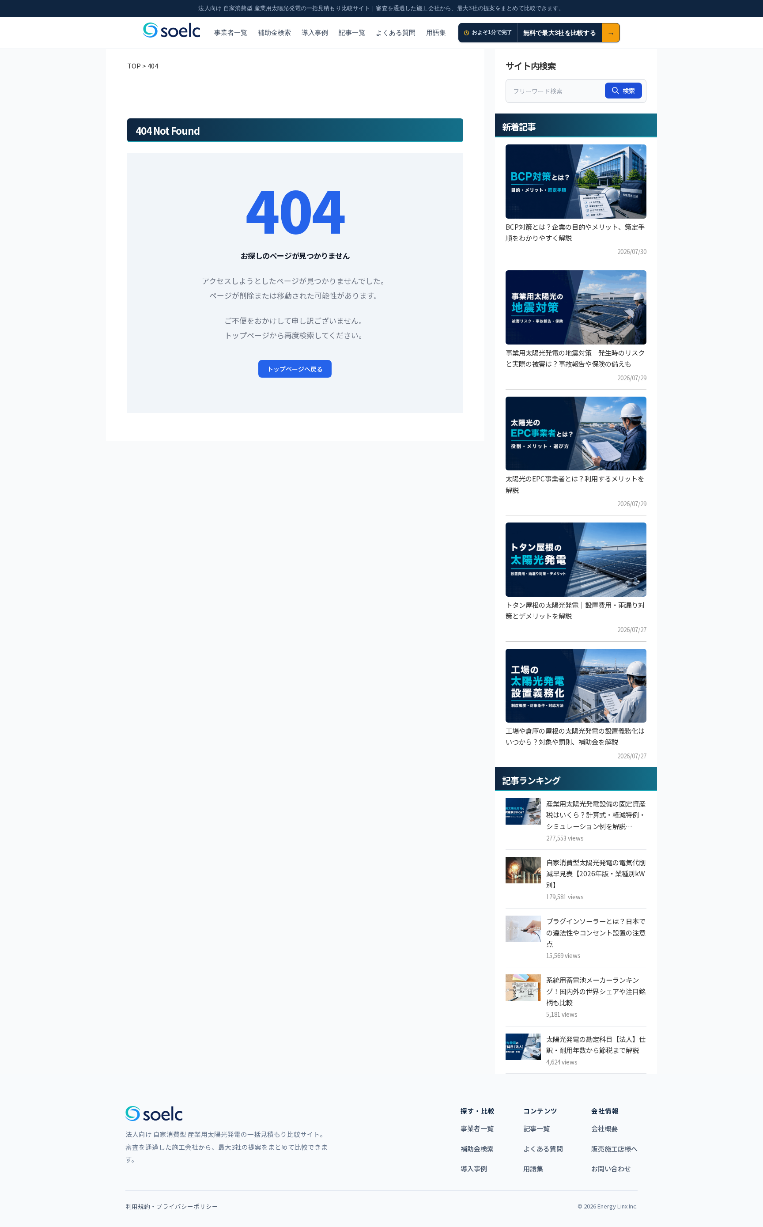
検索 (629, 90)
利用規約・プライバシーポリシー (171, 1206)
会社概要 (604, 1128)
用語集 (436, 32)
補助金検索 (274, 32)
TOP (134, 65)
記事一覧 (352, 32)
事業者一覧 (230, 32)
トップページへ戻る (295, 368)
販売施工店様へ (614, 1148)
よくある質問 (395, 32)
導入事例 (315, 32)
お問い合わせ (611, 1168)
